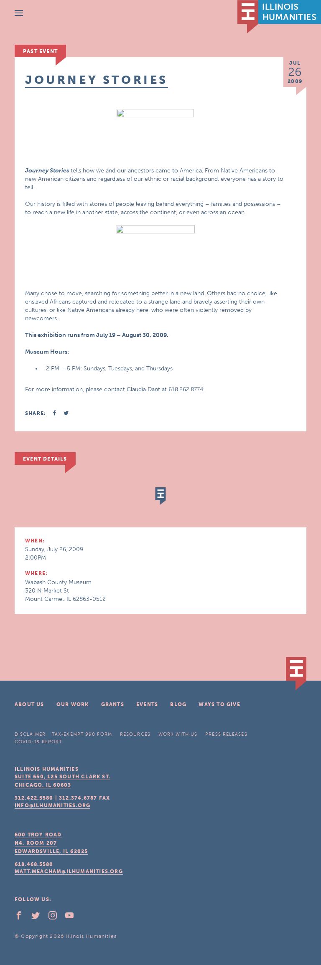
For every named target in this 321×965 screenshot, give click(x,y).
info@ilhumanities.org (52, 805)
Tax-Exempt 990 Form (82, 734)
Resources (135, 734)
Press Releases (226, 734)
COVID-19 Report (38, 742)
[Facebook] (22, 917)
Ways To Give (219, 704)
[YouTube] (72, 917)
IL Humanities (279, 16)
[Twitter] (38, 917)
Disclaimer (30, 734)
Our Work (72, 704)
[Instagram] (56, 917)
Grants (112, 704)
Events (147, 704)
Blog (178, 704)
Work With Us (177, 734)
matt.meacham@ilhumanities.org (69, 871)
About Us (29, 704)
